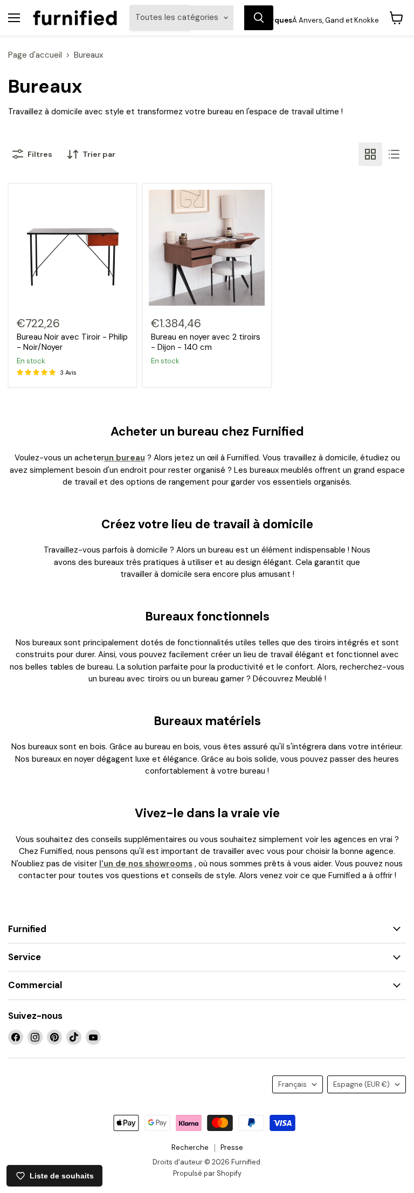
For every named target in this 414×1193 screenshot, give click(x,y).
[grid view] (370, 154)
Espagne (361, 1084)
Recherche (190, 1147)
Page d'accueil (35, 55)
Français (292, 1084)
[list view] (394, 154)
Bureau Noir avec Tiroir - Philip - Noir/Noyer (72, 342)
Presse (231, 1147)
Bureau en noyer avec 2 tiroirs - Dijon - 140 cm (205, 342)
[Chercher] (258, 17)
